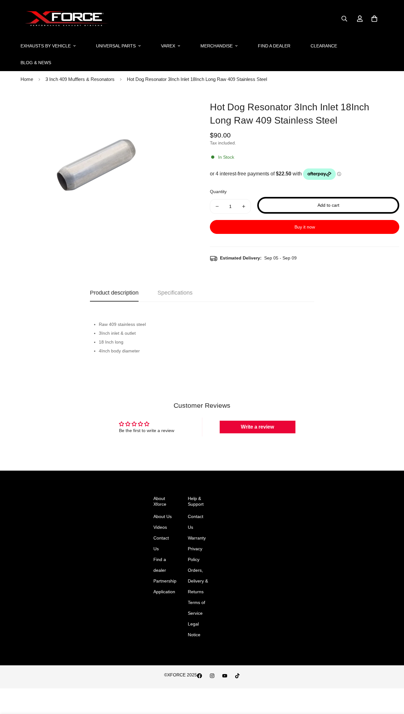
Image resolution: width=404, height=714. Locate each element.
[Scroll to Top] (391, 679)
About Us (162, 516)
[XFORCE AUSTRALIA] (65, 19)
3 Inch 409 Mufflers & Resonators (80, 79)
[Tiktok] (237, 675)
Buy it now (304, 226)
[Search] (344, 19)
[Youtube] (224, 675)
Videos (160, 527)
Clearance (324, 45)
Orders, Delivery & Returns (198, 581)
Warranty (197, 537)
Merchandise (216, 45)
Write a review (257, 427)
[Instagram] (212, 675)
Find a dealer (274, 45)
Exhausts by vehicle (46, 45)
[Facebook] (199, 675)
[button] (374, 18)
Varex (168, 45)
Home (27, 79)
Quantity (218, 191)
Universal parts (116, 45)
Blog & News (36, 62)
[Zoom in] (181, 106)
